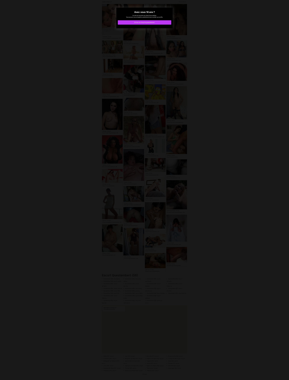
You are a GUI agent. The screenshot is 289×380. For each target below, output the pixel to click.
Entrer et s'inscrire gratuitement (144, 22)
